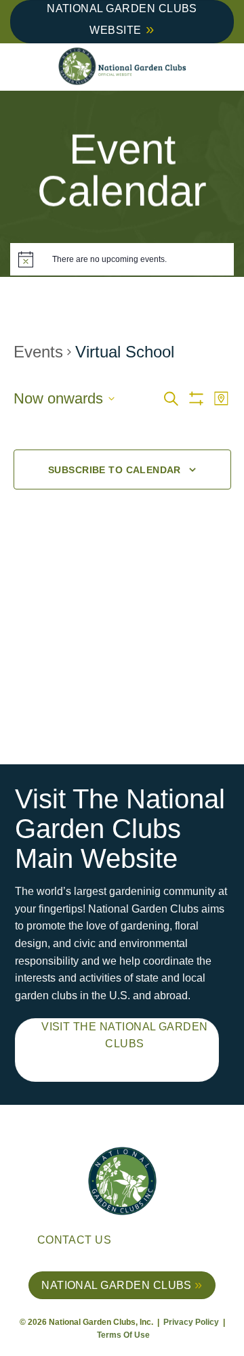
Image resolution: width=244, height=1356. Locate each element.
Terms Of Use (123, 1335)
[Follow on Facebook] (145, 1242)
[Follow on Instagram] (166, 1242)
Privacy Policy (192, 1322)
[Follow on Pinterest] (187, 1242)
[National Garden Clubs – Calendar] (122, 67)
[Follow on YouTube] (208, 1242)
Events (38, 352)
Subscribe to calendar (114, 469)
